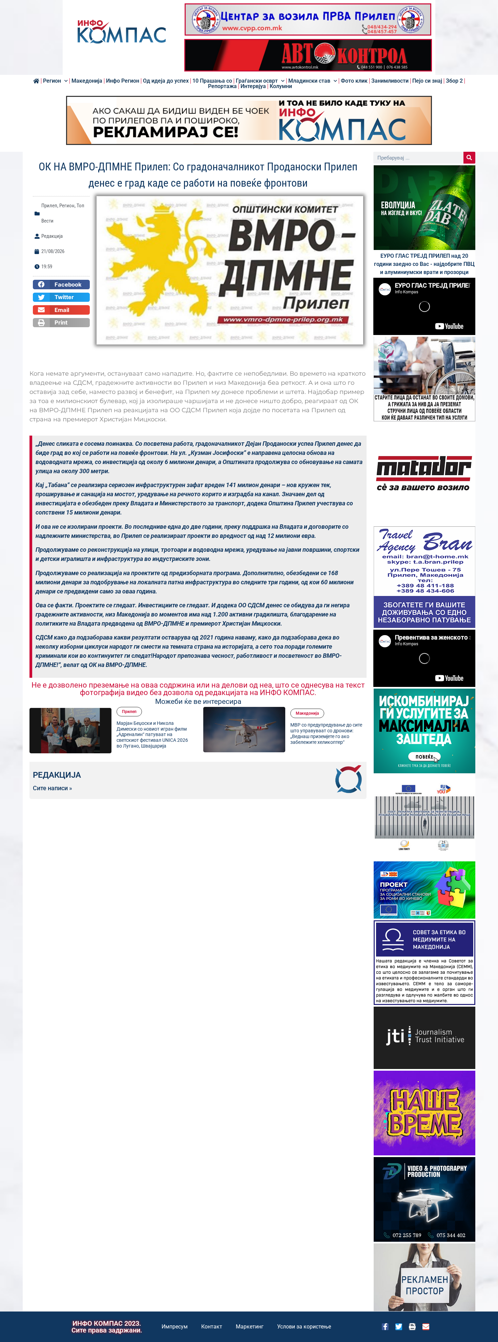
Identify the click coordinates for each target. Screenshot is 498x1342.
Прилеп (49, 206)
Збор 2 (454, 81)
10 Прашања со (212, 81)
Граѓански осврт (257, 81)
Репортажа (222, 86)
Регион (52, 81)
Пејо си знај (427, 81)
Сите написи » (52, 788)
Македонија (86, 81)
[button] (61, 284)
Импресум (175, 1326)
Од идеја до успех (166, 81)
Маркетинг (250, 1326)
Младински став (309, 81)
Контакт (211, 1326)
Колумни (281, 86)
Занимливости (390, 81)
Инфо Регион (122, 81)
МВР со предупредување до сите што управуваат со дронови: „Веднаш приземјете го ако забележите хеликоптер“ (245, 733)
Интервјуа (253, 86)
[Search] (469, 158)
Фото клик (354, 81)
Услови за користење (304, 1326)
